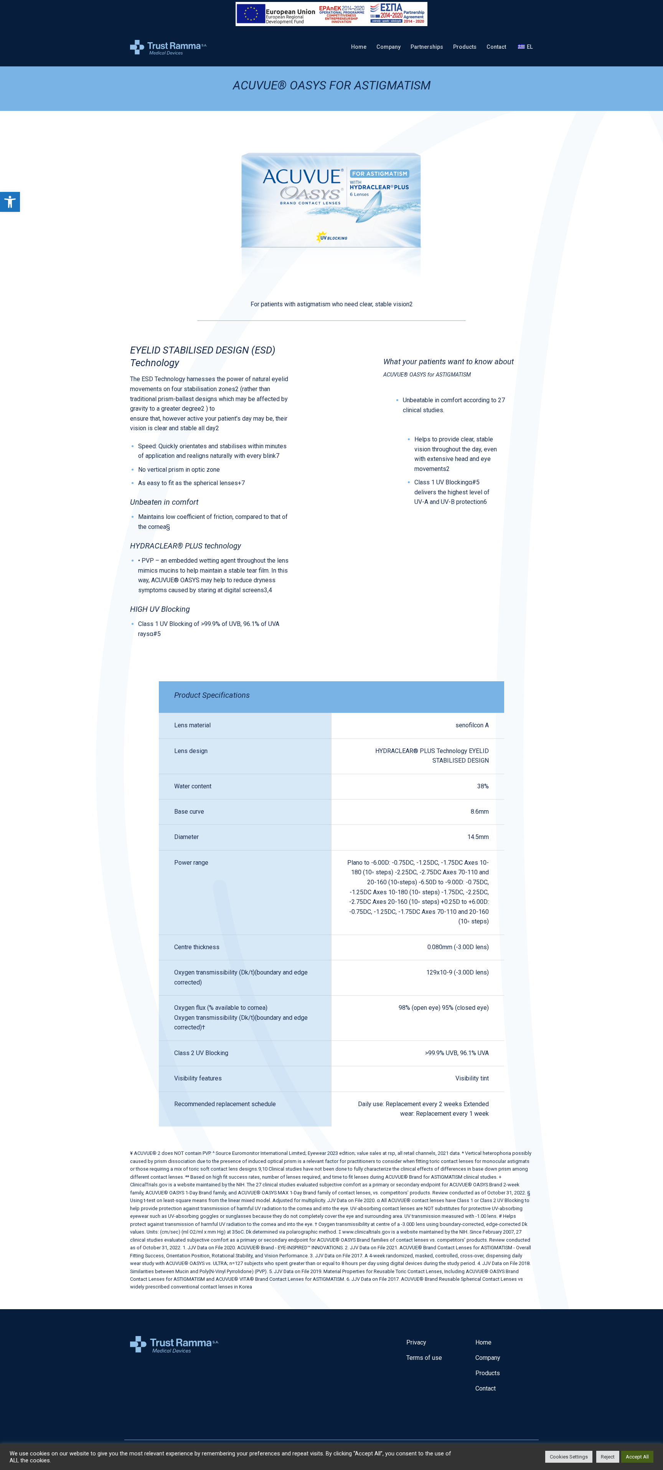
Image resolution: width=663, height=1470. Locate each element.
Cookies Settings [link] (569, 1457)
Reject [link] (608, 1457)
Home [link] (358, 47)
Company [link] (388, 47)
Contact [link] (496, 47)
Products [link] (465, 47)
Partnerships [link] (427, 47)
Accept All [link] (637, 1457)
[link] (10, 202)
